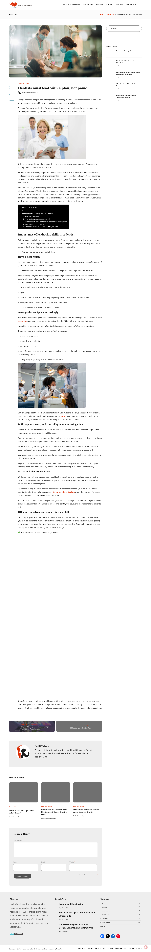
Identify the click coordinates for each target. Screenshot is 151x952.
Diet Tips (99, 5)
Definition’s (121, 911)
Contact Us (100, 948)
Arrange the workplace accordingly (38, 219)
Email (43, 862)
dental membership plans (64, 492)
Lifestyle (119, 5)
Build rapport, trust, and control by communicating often (46, 222)
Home (101, 14)
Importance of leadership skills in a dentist (37, 214)
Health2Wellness (25, 92)
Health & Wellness (71, 5)
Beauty (109, 5)
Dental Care (131, 5)
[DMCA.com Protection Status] (16, 934)
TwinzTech (59, 949)
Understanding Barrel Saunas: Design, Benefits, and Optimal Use (76, 926)
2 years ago (53, 818)
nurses (63, 416)
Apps (121, 903)
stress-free (22, 321)
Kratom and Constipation (71, 904)
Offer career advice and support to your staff (41, 227)
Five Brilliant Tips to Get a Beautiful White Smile (77, 914)
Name (15, 862)
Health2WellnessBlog (40, 949)
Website (72, 862)
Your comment (18, 840)
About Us (81, 948)
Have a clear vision (32, 216)
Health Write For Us (117, 948)
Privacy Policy (135, 948)
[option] (24, 800)
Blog (90, 948)
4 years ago (33, 92)
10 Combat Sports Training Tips (80, 728)
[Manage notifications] (146, 947)
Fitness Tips (88, 5)
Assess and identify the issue (35, 224)
